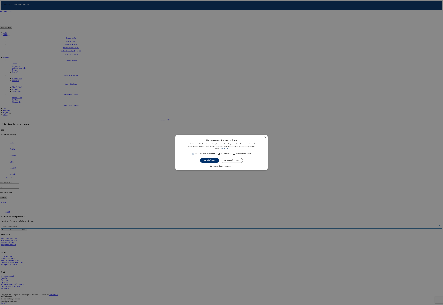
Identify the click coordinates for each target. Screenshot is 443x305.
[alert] (221, 152)
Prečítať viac (224, 148)
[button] (193, 153)
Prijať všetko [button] (209, 160)
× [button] (265, 137)
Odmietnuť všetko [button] (231, 160)
